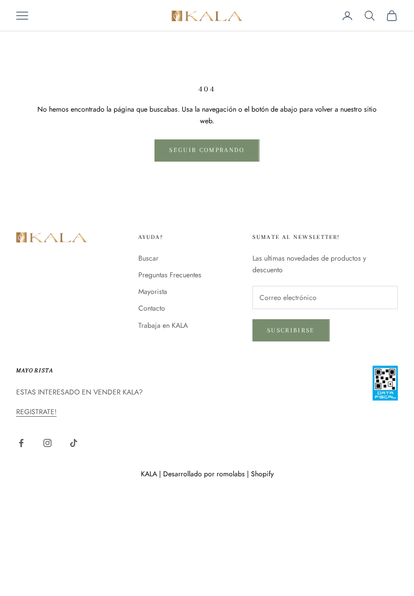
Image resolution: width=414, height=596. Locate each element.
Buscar (148, 258)
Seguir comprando (206, 150)
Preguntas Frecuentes (169, 275)
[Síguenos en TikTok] (74, 443)
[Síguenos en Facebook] (21, 443)
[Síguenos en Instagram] (47, 443)
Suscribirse (291, 330)
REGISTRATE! (36, 412)
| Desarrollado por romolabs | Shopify (216, 474)
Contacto (151, 308)
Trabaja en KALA (163, 325)
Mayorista (152, 291)
